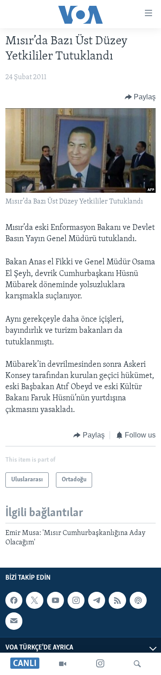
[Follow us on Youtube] (55, 600)
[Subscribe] (13, 620)
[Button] (140, 97)
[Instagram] (100, 664)
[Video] (62, 664)
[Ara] (137, 664)
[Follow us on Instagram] (76, 600)
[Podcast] (138, 600)
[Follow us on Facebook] (13, 600)
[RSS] (117, 600)
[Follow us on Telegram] (96, 600)
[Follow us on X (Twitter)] (34, 600)
